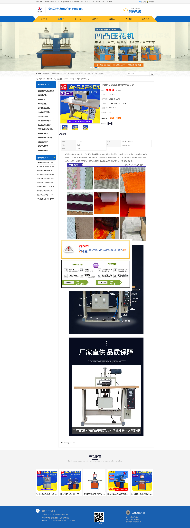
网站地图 (72, 520)
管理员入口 (65, 520)
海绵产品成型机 (43, 146)
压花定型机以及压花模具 (46, 91)
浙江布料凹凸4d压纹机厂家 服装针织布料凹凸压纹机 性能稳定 (103, 494)
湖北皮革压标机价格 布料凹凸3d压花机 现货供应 (122, 494)
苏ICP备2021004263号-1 (61, 514)
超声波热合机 (42, 95)
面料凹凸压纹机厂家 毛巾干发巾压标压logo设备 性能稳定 (77, 494)
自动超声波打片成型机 (45, 137)
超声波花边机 (58, 79)
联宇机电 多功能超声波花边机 (46, 166)
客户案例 (128, 19)
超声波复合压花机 (44, 108)
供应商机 (61, 19)
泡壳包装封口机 (43, 142)
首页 (44, 79)
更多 (54, 157)
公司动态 (112, 19)
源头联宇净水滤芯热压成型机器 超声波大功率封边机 (46, 162)
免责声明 (59, 520)
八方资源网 (52, 520)
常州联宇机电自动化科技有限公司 (51, 518)
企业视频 (78, 19)
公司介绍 (95, 19)
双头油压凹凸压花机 (44, 125)
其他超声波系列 (43, 150)
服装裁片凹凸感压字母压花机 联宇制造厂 (143, 494)
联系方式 (145, 19)
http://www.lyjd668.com (68, 443)
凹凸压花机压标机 (44, 112)
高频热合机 (41, 99)
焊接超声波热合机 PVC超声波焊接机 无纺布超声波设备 (46, 195)
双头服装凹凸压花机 (44, 120)
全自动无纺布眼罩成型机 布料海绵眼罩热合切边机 (46, 178)
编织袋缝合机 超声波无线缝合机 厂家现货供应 (46, 174)
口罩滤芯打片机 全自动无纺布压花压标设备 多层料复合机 (46, 199)
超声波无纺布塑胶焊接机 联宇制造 (46, 182)
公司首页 (44, 19)
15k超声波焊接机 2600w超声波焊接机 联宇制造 (46, 187)
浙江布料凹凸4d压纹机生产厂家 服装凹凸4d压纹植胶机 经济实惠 (56, 494)
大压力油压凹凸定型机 (45, 129)
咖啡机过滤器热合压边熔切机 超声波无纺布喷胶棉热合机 (46, 191)
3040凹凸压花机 (43, 116)
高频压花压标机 (43, 133)
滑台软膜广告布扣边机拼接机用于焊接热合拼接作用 (46, 170)
